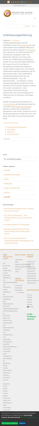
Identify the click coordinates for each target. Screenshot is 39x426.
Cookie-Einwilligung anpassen (31, 316)
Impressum (31, 50)
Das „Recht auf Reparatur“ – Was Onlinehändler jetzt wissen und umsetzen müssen (18, 217)
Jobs (17, 272)
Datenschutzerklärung (22, 264)
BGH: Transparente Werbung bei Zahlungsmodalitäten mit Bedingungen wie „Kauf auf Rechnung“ (19, 240)
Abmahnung (24, 45)
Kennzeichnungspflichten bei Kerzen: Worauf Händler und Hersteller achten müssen (17, 231)
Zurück (27, 26)
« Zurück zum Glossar (10, 123)
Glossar (7, 192)
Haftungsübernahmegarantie (21, 107)
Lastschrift (18, 285)
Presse (29, 295)
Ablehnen (22, 423)
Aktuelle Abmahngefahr (12, 175)
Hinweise (29, 2)
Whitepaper (8, 184)
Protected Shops (9, 104)
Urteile (6, 179)
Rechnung (18, 288)
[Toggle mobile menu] (35, 18)
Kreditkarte (19, 290)
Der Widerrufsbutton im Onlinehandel (16, 225)
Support (18, 269)
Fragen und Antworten (12, 188)
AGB (16, 262)
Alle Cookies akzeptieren (10, 423)
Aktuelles (7, 170)
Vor (33, 26)
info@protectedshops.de (19, 5)
